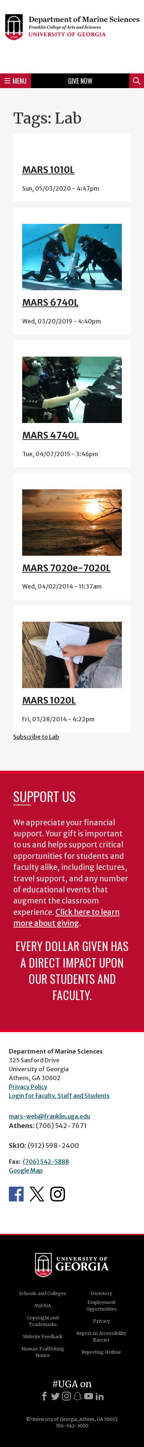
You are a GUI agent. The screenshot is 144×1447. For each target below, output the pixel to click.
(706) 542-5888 (46, 1161)
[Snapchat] (77, 1396)
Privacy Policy (28, 1086)
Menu (20, 81)
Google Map (26, 1170)
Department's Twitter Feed (37, 1194)
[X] (55, 1396)
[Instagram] (66, 1396)
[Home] (72, 35)
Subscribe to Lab (36, 736)
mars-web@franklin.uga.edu (49, 1116)
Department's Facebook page (16, 1194)
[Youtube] (88, 1396)
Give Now (80, 81)
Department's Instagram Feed (57, 1194)
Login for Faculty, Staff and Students (59, 1095)
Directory (101, 1293)
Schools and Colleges (42, 1293)
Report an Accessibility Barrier (101, 1336)
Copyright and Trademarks (43, 1321)
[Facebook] (44, 1396)
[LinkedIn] (99, 1396)
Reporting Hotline (101, 1352)
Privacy (101, 1321)
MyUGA (42, 1305)
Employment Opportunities (101, 1305)
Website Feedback (42, 1336)
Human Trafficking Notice (42, 1352)
